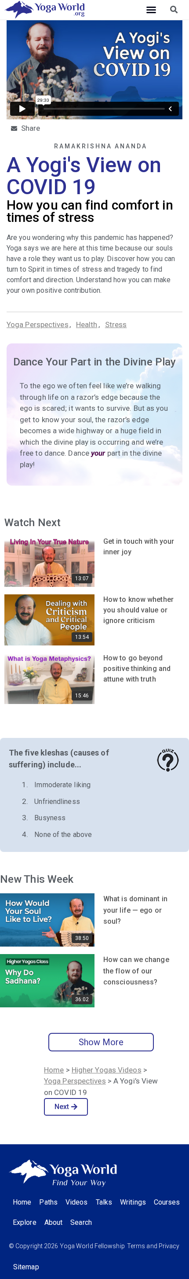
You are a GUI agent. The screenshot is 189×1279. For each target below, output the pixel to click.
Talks (104, 1202)
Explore (24, 1222)
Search (81, 1222)
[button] (151, 10)
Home (54, 1069)
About (53, 1222)
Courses (167, 1202)
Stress (116, 324)
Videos (76, 1202)
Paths (48, 1202)
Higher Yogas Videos (107, 1069)
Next (62, 1106)
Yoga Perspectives (38, 324)
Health (87, 324)
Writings (133, 1202)
